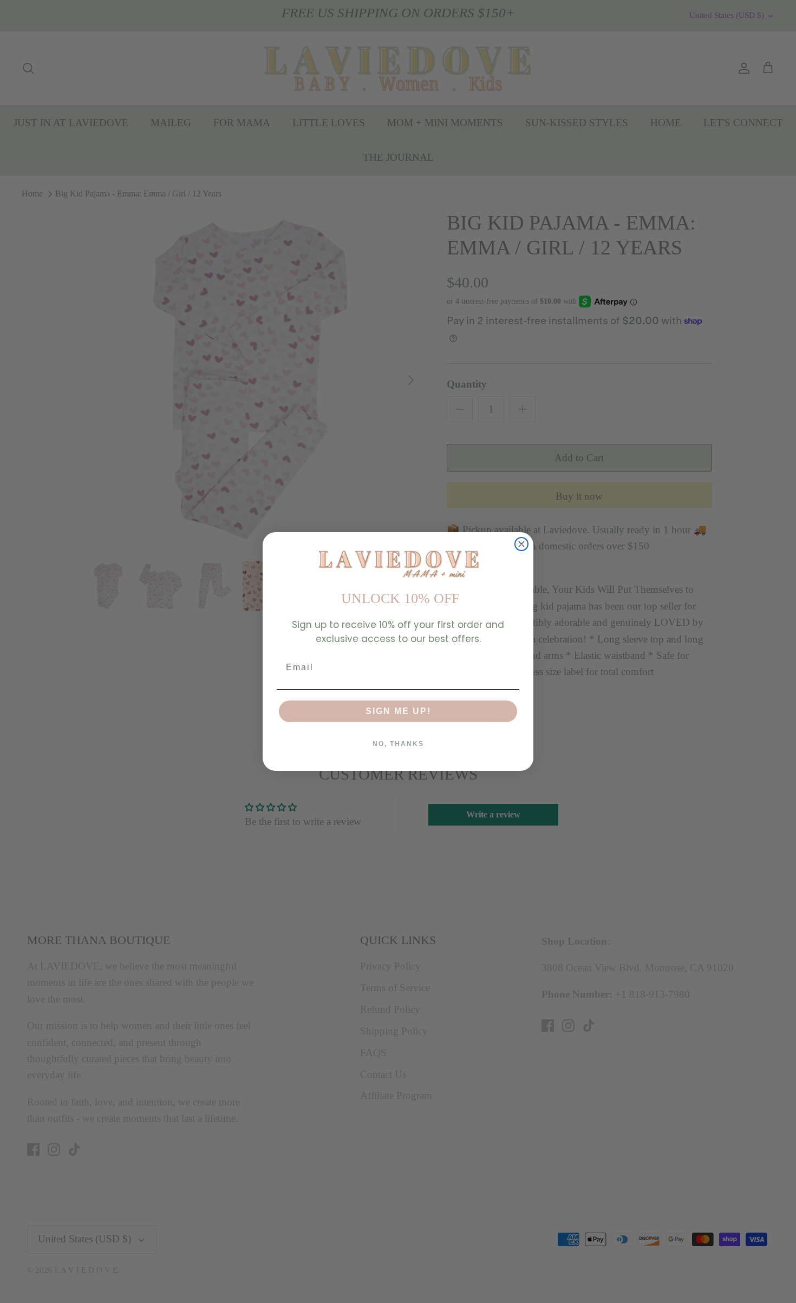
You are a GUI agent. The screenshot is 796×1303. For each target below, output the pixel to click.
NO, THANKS (398, 744)
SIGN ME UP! (398, 711)
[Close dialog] (521, 544)
